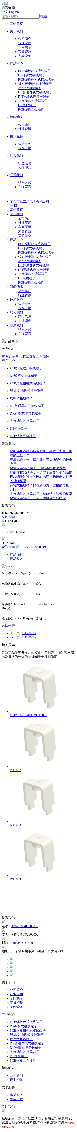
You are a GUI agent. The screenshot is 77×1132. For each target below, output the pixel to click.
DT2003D (29, 633)
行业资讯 (24, 129)
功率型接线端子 (29, 88)
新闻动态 (16, 117)
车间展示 (24, 47)
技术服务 (16, 136)
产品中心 (16, 63)
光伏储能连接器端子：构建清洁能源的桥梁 (41, 494)
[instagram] (11, 971)
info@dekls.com (22, 942)
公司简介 (24, 39)
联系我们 (16, 175)
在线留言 (24, 187)
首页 (5, 356)
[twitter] (11, 963)
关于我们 (16, 31)
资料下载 (24, 148)
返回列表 (8, 625)
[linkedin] (11, 967)
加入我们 (16, 155)
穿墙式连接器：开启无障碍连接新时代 (38, 498)
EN (16, 205)
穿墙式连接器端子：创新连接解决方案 (38, 468)
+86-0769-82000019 (32, 547)
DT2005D (29, 637)
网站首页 (16, 23)
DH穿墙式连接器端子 (33, 96)
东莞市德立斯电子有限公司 (29, 201)
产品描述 (16, 554)
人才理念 (24, 167)
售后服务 (24, 144)
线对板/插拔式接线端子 (35, 84)
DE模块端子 (27, 105)
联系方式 (24, 182)
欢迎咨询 (8, 547)
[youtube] (11, 975)
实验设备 (24, 56)
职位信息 (24, 163)
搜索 (43, 16)
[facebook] (11, 959)
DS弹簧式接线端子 (31, 75)
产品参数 (16, 559)
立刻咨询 (8, 517)
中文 (5, 12)
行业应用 (24, 43)
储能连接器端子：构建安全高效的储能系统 (41, 472)
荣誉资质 (24, 51)
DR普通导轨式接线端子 (35, 92)
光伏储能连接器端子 (33, 101)
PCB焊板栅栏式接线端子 (36, 79)
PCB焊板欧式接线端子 (34, 71)
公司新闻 (24, 124)
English (14, 12)
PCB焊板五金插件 (31, 109)
